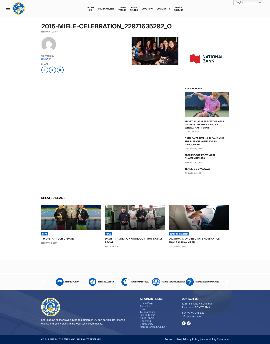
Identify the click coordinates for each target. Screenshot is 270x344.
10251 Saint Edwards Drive (197, 303)
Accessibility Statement (215, 339)
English (239, 2)
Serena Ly (46, 59)
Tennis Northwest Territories (205, 281)
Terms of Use (173, 339)
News (143, 309)
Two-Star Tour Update (57, 238)
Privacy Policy (191, 339)
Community (163, 8)
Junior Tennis (122, 8)
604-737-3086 (190, 312)
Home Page (146, 303)
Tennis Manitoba (106, 282)
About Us (90, 8)
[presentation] (71, 217)
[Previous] (43, 282)
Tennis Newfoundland (173, 282)
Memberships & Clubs (152, 326)
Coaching (147, 8)
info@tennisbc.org (192, 316)
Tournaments (106, 8)
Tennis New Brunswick (140, 282)
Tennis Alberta (72, 282)
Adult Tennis (134, 8)
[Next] (227, 282)
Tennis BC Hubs (178, 8)
